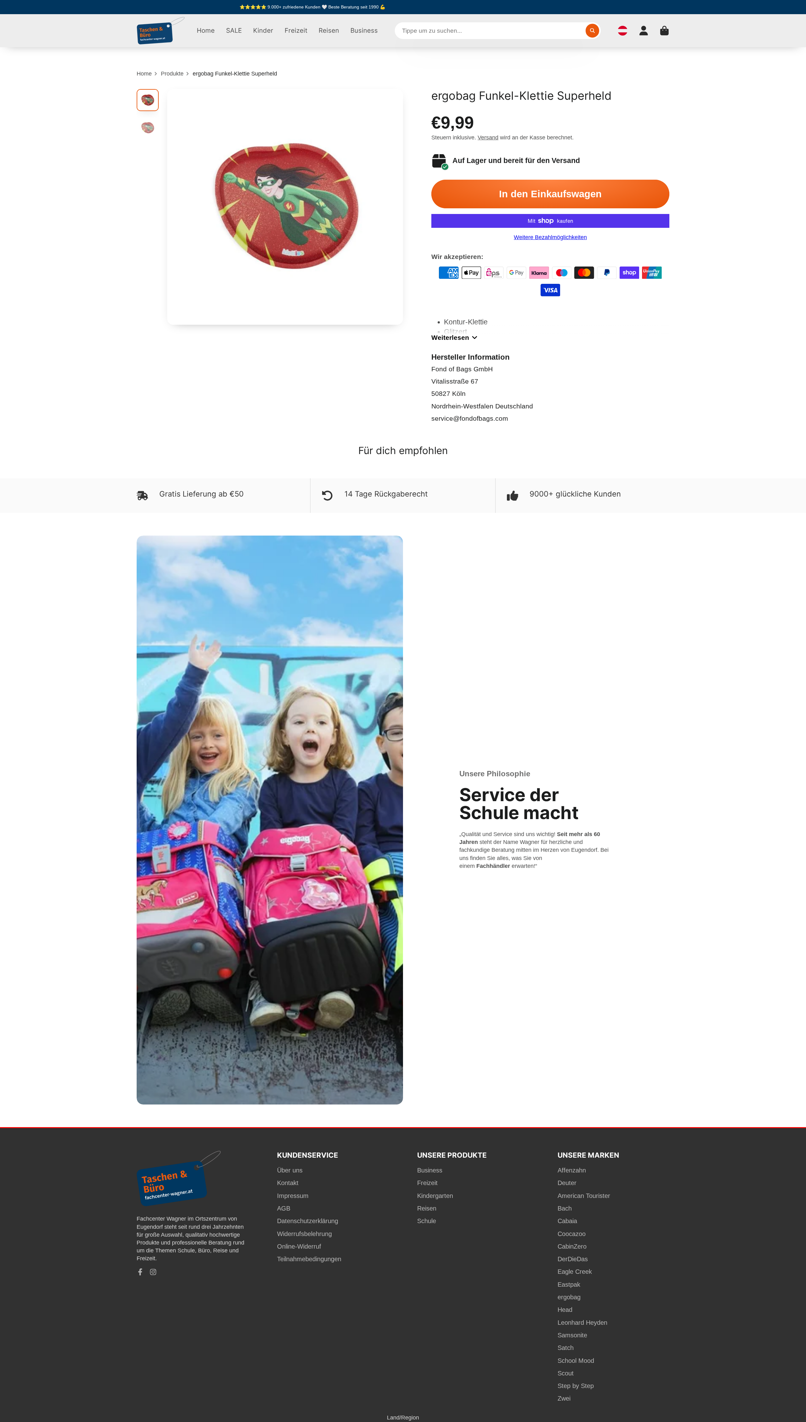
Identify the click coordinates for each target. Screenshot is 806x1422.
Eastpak (569, 1284)
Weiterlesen (450, 337)
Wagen (664, 31)
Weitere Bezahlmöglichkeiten (550, 237)
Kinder (263, 30)
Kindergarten (435, 1195)
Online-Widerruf (299, 1246)
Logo (161, 30)
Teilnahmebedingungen (309, 1259)
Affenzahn (572, 1170)
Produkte (172, 73)
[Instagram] (153, 1272)
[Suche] (592, 30)
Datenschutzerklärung (307, 1220)
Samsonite (572, 1335)
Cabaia (567, 1220)
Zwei (564, 1398)
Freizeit (296, 30)
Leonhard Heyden (582, 1322)
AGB (283, 1208)
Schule (426, 1220)
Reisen (329, 30)
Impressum (293, 1195)
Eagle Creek (575, 1271)
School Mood (576, 1360)
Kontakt (287, 1182)
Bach (565, 1208)
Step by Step (576, 1385)
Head (565, 1309)
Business (364, 30)
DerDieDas (573, 1259)
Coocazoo (572, 1233)
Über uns (290, 1170)
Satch (566, 1347)
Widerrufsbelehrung (304, 1233)
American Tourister (584, 1195)
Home (206, 30)
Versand (488, 137)
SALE (234, 30)
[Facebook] (140, 1272)
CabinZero (572, 1246)
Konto (644, 31)
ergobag (569, 1297)
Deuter (567, 1182)
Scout (566, 1373)
